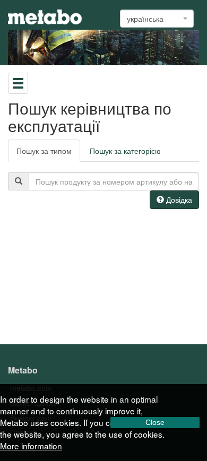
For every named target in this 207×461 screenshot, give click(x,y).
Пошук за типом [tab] (44, 150)
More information (31, 445)
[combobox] (157, 19)
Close (155, 422)
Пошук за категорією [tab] (125, 150)
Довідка (178, 199)
